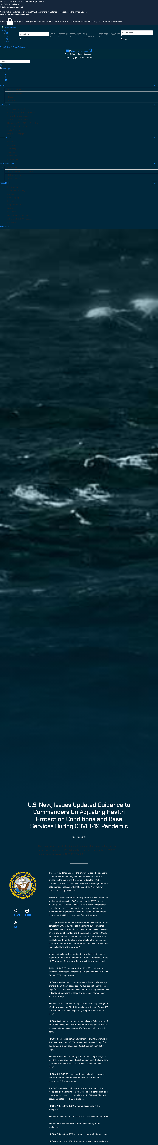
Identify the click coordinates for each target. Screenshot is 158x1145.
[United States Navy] (10, 29)
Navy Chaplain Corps (15, 205)
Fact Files (11, 208)
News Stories (12, 159)
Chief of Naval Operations (17, 116)
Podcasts (11, 201)
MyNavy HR (12, 167)
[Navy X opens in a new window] (7, 36)
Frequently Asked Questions (18, 215)
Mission (11, 97)
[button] (79, 4)
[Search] (91, 51)
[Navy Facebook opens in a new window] (7, 33)
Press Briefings (13, 142)
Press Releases (19, 47)
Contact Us (12, 222)
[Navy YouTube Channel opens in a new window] (7, 41)
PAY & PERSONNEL (7, 163)
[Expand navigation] (67, 51)
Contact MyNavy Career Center (20, 171)
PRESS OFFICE (5, 138)
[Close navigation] (1, 66)
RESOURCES (4, 183)
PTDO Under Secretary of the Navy (21, 112)
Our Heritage (13, 101)
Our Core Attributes (16, 93)
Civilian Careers (14, 179)
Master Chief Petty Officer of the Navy (22, 123)
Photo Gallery (12, 187)
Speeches (11, 152)
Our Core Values (14, 89)
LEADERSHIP (5, 105)
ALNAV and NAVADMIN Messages (20, 219)
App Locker (11, 194)
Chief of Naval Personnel (17, 126)
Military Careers (14, 175)
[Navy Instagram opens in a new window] (7, 39)
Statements (12, 156)
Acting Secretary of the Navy (19, 109)
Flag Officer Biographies (16, 134)
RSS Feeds (11, 212)
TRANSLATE (4, 226)
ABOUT (3, 85)
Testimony (11, 149)
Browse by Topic (13, 198)
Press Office (5, 47)
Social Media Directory (16, 190)
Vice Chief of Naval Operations (19, 119)
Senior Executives (14, 130)
